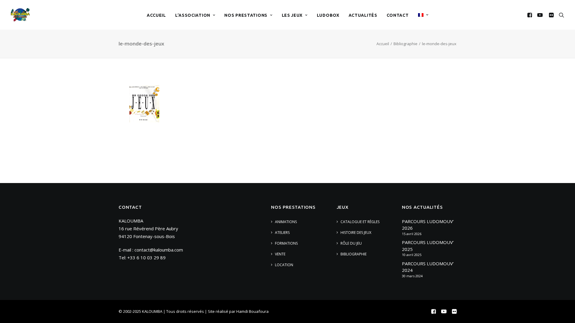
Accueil (156, 15)
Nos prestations (245, 15)
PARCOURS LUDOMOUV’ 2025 (428, 245)
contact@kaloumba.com (158, 250)
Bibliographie (405, 43)
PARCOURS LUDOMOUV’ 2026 (428, 224)
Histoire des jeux (356, 232)
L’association (192, 15)
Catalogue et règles (360, 221)
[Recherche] (560, 15)
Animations (286, 221)
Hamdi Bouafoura (252, 311)
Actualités (363, 15)
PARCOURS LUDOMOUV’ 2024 (428, 266)
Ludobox (328, 15)
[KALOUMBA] (20, 15)
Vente (280, 254)
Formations (286, 243)
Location (284, 264)
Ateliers (282, 232)
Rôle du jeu (351, 243)
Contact (398, 15)
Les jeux (292, 15)
